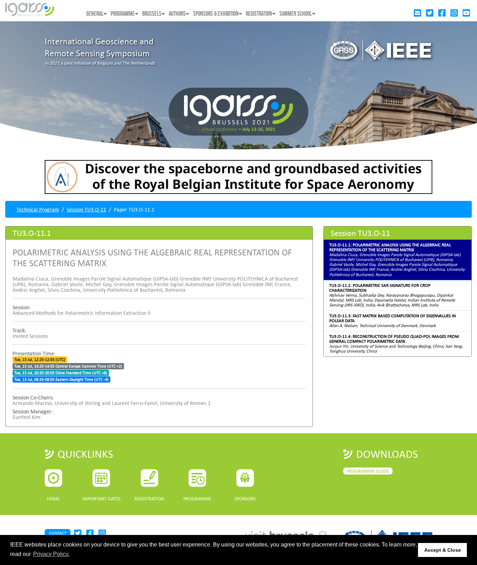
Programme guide (368, 471)
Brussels (151, 13)
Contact (57, 533)
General (94, 13)
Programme (123, 13)
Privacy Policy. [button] (51, 554)
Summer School (295, 13)
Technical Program (37, 209)
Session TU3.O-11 (86, 209)
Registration (259, 13)
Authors (177, 13)
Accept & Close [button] (442, 550)
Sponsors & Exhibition (216, 13)
